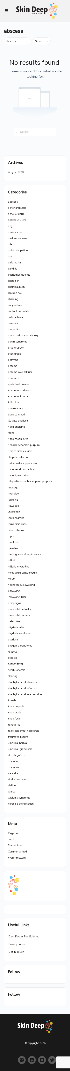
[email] (22, 1060)
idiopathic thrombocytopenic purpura (30, 481)
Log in (11, 839)
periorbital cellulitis (19, 609)
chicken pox (15, 293)
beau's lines (15, 232)
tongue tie (14, 725)
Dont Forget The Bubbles (24, 936)
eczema (12, 366)
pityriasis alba (16, 627)
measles (13, 548)
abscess (13, 202)
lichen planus (16, 530)
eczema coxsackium (20, 372)
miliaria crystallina (19, 566)
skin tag (12, 676)
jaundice (13, 500)
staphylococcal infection (22, 688)
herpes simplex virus (20, 451)
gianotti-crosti (16, 414)
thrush (12, 700)
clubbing (13, 299)
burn (10, 256)
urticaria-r (14, 767)
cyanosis (13, 323)
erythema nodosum (19, 390)
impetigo (13, 487)
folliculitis (13, 402)
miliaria (12, 560)
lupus (11, 536)
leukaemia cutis (17, 524)
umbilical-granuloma (20, 749)
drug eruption (16, 348)
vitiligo (12, 785)
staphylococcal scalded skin (25, 694)
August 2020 (16, 172)
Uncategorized (16, 755)
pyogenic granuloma (20, 646)
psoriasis (13, 639)
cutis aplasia (15, 317)
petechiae (14, 621)
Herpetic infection (18, 457)
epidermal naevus (18, 384)
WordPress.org (17, 858)
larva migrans (16, 518)
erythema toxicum (18, 396)
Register (13, 833)
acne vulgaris (16, 214)
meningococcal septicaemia (24, 554)
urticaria (13, 761)
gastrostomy (15, 408)
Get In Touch (16, 952)
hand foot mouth (18, 439)
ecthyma (13, 360)
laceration (14, 512)
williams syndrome (19, 798)
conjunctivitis (15, 305)
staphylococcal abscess (22, 682)
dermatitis (14, 329)
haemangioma (16, 427)
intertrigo (13, 493)
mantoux (13, 542)
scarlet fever (15, 664)
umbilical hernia (17, 743)
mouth (12, 579)
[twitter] (52, 1060)
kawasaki (13, 506)
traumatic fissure (18, 737)
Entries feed (15, 845)
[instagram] (42, 1060)
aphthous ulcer (17, 220)
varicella (13, 773)
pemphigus (14, 603)
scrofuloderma (16, 670)
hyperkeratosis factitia (21, 469)
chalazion (13, 281)
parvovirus (14, 591)
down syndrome (17, 341)
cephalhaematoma (19, 275)
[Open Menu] (6, 10)
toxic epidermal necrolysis (23, 731)
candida (13, 268)
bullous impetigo (18, 250)
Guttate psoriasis (18, 421)
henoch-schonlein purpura (24, 445)
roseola (12, 652)
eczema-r (13, 378)
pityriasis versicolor (19, 633)
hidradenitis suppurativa (22, 463)
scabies (12, 658)
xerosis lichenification (21, 804)
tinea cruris (14, 712)
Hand (11, 433)
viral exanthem (17, 779)
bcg (10, 226)
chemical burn (16, 287)
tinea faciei (14, 718)
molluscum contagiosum (22, 573)
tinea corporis (16, 706)
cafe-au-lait (15, 262)
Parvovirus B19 (17, 597)
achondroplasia (17, 208)
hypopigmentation (19, 475)
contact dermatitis (19, 311)
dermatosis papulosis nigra (24, 335)
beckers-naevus (17, 238)
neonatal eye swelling (21, 585)
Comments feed (17, 851)
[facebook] (32, 1060)
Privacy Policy (17, 944)
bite (10, 244)
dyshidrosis (14, 354)
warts (11, 791)
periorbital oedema (19, 615)
